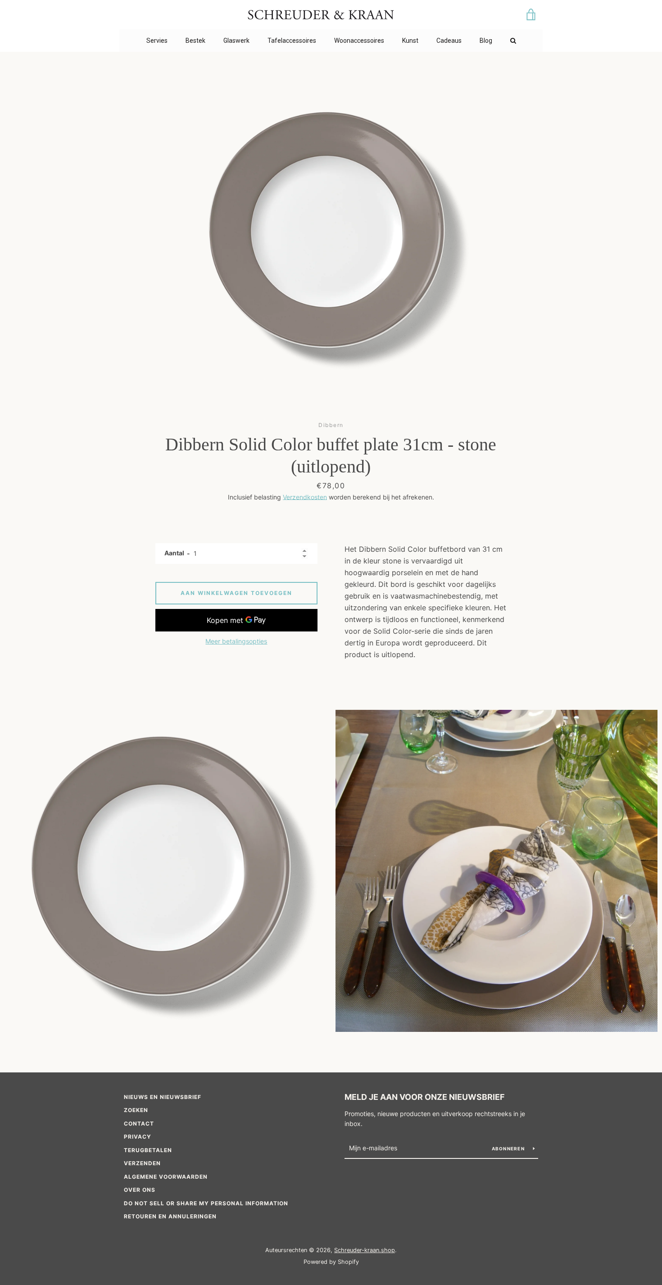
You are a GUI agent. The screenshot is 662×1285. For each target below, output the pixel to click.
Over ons (139, 1189)
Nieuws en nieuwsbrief (162, 1097)
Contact (139, 1123)
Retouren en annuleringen (170, 1216)
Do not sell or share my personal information (206, 1203)
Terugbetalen (148, 1150)
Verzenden (142, 1163)
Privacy (137, 1136)
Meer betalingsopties (236, 641)
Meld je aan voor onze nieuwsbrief (425, 1097)
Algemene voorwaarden (166, 1176)
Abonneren (509, 1148)
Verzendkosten (305, 497)
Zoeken (136, 1110)
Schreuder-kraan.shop (364, 1250)
